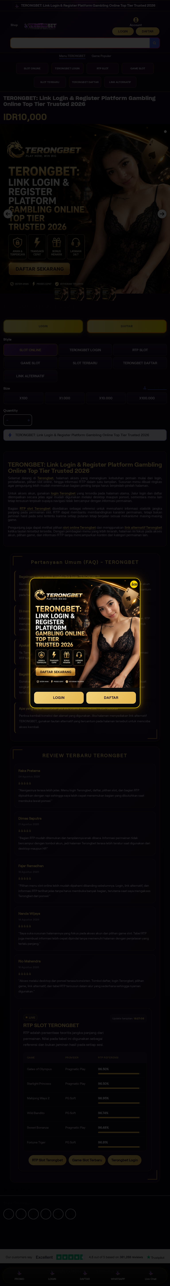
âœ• (134, 584)
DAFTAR (111, 698)
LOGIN (59, 698)
